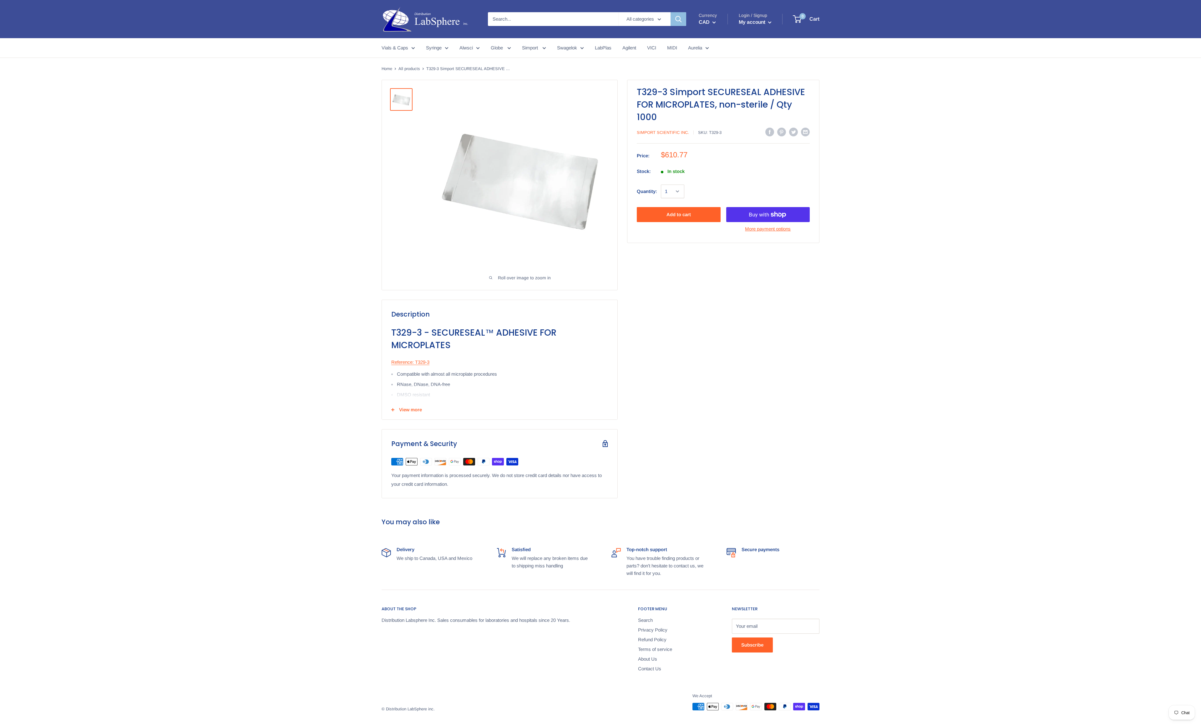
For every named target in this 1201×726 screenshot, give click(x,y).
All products (409, 68)
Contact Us (649, 668)
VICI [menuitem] (651, 47)
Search (645, 620)
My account (753, 22)
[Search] (678, 19)
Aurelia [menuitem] (695, 47)
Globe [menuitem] (497, 47)
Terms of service (655, 649)
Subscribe (752, 644)
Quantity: (647, 191)
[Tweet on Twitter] (793, 131)
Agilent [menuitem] (629, 47)
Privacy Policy (652, 629)
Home (387, 68)
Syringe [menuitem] (434, 47)
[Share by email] (805, 131)
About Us (647, 659)
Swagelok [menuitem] (567, 47)
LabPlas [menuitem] (603, 47)
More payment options (768, 228)
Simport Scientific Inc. (663, 132)
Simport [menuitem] (530, 47)
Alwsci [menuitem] (466, 47)
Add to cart (678, 214)
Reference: (402, 362)
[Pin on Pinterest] (781, 131)
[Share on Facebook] (769, 131)
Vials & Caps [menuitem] (395, 47)
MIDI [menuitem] (672, 47)
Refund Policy (652, 639)
